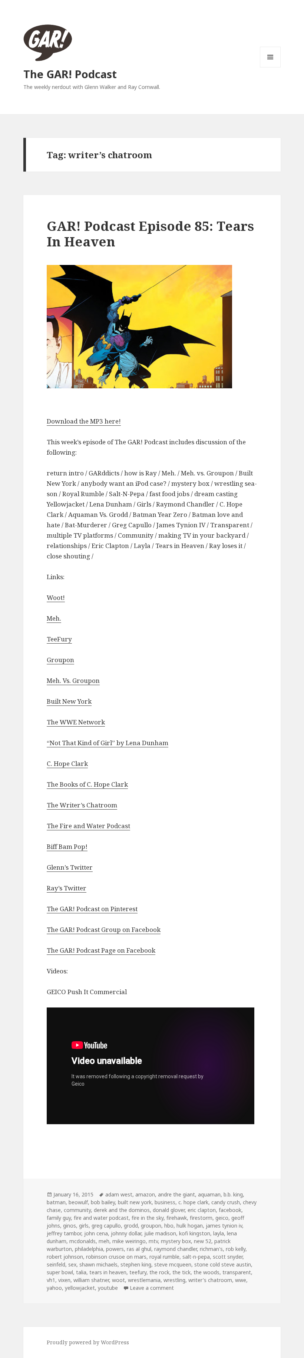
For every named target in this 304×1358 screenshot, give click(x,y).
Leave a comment (152, 1287)
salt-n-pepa (196, 1256)
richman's (211, 1248)
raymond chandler (175, 1248)
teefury (137, 1272)
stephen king (135, 1264)
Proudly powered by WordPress (88, 1342)
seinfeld (56, 1264)
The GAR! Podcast (70, 74)
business (165, 1202)
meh (104, 1241)
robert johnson (65, 1256)
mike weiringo (129, 1241)
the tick (181, 1272)
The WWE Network (76, 722)
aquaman (209, 1194)
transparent (236, 1272)
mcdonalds (82, 1241)
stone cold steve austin (222, 1264)
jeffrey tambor (64, 1233)
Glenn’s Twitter (70, 867)
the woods (206, 1272)
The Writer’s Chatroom (82, 805)
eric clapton (202, 1209)
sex (72, 1264)
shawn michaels (98, 1264)
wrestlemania (144, 1280)
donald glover (169, 1209)
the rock (159, 1272)
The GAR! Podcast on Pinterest (92, 908)
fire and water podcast (101, 1217)
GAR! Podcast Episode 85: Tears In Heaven (150, 233)
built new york (135, 1202)
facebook (230, 1209)
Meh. (54, 618)
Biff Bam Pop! (67, 846)
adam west (118, 1194)
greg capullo (106, 1225)
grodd (131, 1225)
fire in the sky (147, 1217)
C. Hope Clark (67, 763)
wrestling (174, 1280)
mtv (153, 1241)
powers (115, 1248)
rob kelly (235, 1248)
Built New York (69, 701)
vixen (64, 1280)
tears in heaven (107, 1272)
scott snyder (227, 1256)
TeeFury (59, 639)
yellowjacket (80, 1287)
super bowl (60, 1272)
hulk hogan (189, 1225)
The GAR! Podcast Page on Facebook (101, 950)
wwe (240, 1280)
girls (84, 1225)
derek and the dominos (122, 1209)
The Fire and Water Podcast (88, 825)
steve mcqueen (172, 1264)
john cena (96, 1233)
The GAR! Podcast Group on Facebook (104, 929)
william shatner (91, 1280)
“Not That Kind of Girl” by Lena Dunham (107, 742)
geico (221, 1217)
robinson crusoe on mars (116, 1256)
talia (81, 1272)
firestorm (201, 1217)
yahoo (54, 1287)
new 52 (202, 1241)
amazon (145, 1194)
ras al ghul (139, 1248)
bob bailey (103, 1202)
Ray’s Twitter (66, 888)
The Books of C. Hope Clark (87, 784)
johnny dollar (126, 1233)
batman (56, 1202)
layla (218, 1233)
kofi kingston (194, 1233)
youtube (108, 1287)
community (77, 1209)
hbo (169, 1225)
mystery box (176, 1241)
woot (118, 1280)
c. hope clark (193, 1202)
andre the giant (176, 1194)
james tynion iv (224, 1225)
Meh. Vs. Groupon (73, 680)
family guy (59, 1217)
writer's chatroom (210, 1280)
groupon (151, 1225)
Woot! (56, 597)
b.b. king (233, 1194)
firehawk (176, 1217)
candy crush (225, 1202)
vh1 (51, 1280)
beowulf (78, 1202)
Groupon (60, 659)
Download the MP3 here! (84, 421)
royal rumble (164, 1256)
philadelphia (89, 1248)
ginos (69, 1225)
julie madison (160, 1233)
